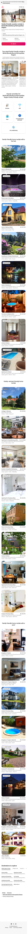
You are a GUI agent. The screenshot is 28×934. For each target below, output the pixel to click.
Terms (10, 927)
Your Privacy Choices (17, 927)
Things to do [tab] (15, 868)
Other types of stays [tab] (6, 868)
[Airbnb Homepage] (3, 7)
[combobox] (13, 35)
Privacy (6, 927)
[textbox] (7, 40)
